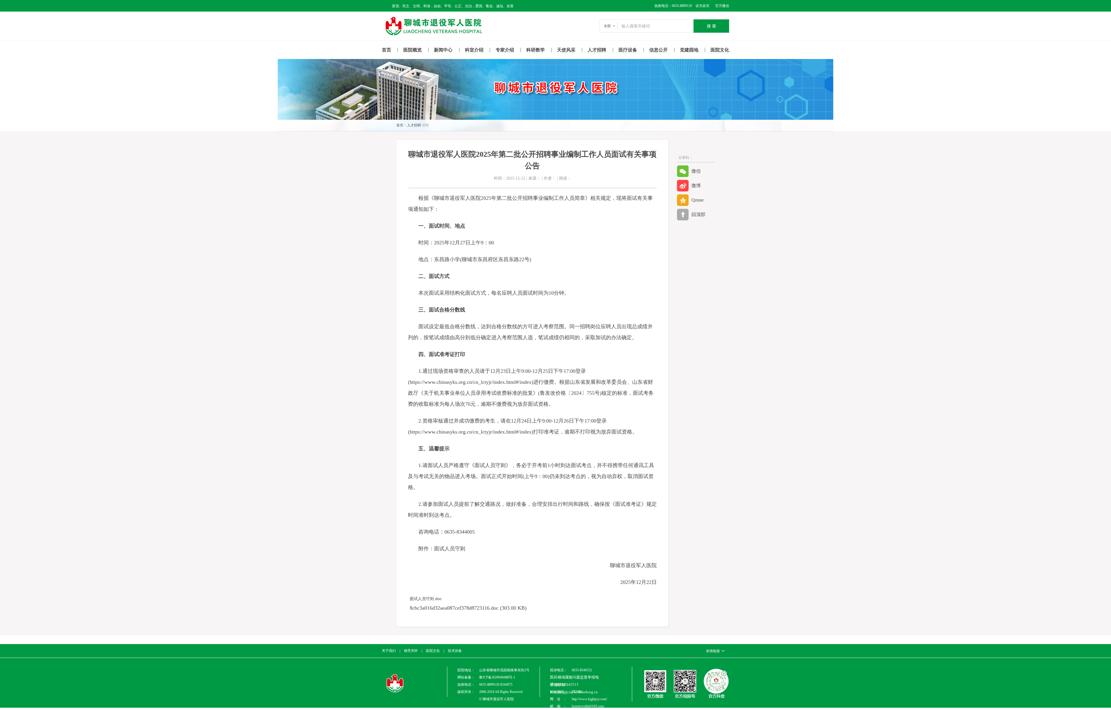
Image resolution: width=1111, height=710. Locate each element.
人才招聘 (597, 49)
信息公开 (658, 49)
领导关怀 (411, 651)
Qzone (697, 200)
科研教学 (535, 49)
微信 (696, 171)
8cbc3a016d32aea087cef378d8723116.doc (454, 608)
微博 (696, 185)
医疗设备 (628, 49)
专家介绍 (505, 49)
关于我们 (389, 651)
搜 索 (711, 26)
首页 (386, 49)
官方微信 (722, 6)
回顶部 (698, 214)
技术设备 (455, 651)
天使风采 (566, 49)
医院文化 (720, 49)
